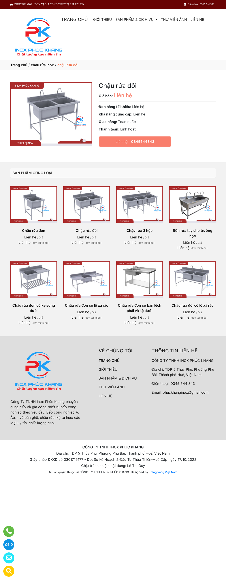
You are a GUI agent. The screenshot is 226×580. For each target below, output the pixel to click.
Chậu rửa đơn (33, 230)
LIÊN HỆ (197, 19)
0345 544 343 (183, 383)
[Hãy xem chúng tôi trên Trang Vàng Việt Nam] (6, 571)
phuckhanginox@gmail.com (186, 392)
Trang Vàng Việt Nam (163, 472)
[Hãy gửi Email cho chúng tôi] (6, 558)
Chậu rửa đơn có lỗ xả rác (86, 305)
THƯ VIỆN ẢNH (174, 19)
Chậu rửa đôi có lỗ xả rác (192, 305)
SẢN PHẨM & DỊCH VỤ (135, 19)
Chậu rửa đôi (87, 230)
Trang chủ (18, 65)
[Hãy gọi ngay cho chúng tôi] (6, 531)
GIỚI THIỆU (102, 19)
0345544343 (142, 141)
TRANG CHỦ (74, 19)
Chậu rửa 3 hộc (139, 230)
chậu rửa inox (42, 65)
